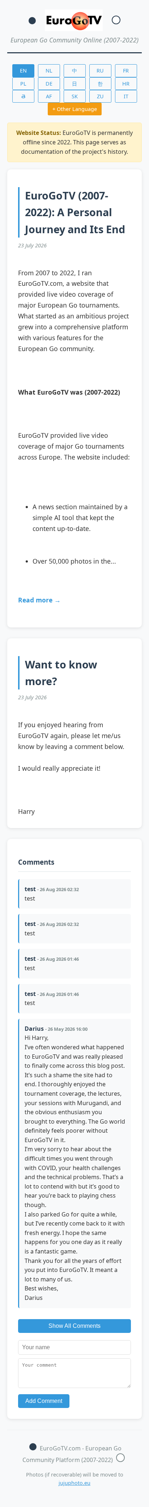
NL (49, 70)
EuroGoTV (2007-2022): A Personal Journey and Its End (75, 212)
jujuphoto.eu (74, 1482)
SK (75, 96)
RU (100, 70)
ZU (100, 96)
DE (49, 83)
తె (23, 96)
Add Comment (43, 1401)
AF (49, 96)
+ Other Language (74, 109)
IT (126, 96)
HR (125, 83)
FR (126, 70)
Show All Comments (74, 1326)
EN (23, 70)
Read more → (39, 600)
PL (23, 83)
